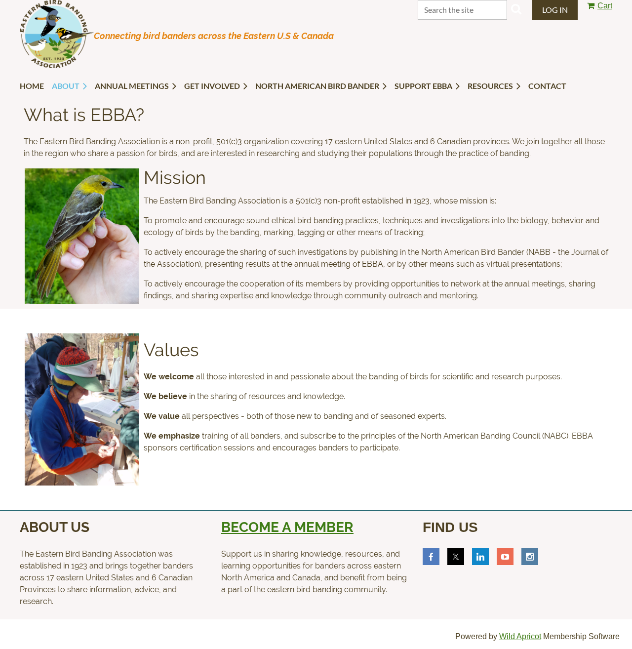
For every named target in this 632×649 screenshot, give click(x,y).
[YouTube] (505, 556)
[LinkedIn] (480, 556)
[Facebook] (431, 556)
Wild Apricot (520, 636)
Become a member (287, 527)
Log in (555, 9)
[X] (455, 556)
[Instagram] (529, 556)
